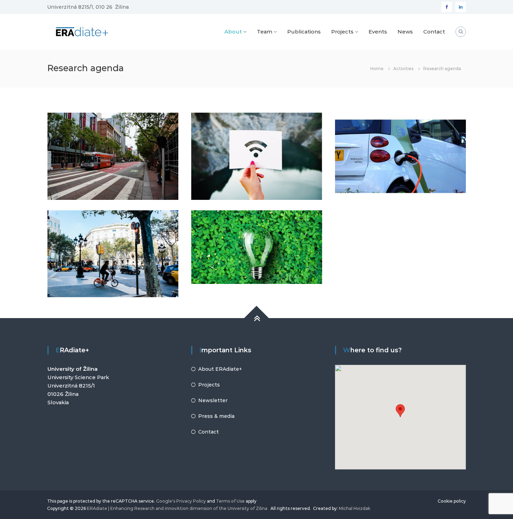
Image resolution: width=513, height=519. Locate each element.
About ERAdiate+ (220, 369)
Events (378, 31)
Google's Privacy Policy (181, 501)
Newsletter (213, 400)
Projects (342, 31)
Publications (304, 31)
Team (264, 31)
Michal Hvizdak (354, 508)
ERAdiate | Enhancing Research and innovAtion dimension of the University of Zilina (177, 508)
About (233, 31)
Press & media (216, 416)
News (405, 31)
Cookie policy (452, 501)
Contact (434, 31)
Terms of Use (230, 501)
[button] (400, 410)
